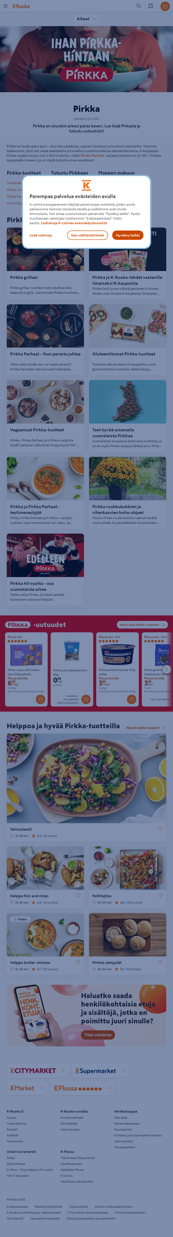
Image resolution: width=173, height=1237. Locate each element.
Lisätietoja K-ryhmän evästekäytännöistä (74, 223)
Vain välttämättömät (87, 235)
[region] (86, 212)
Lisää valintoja (41, 235)
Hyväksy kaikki (128, 235)
